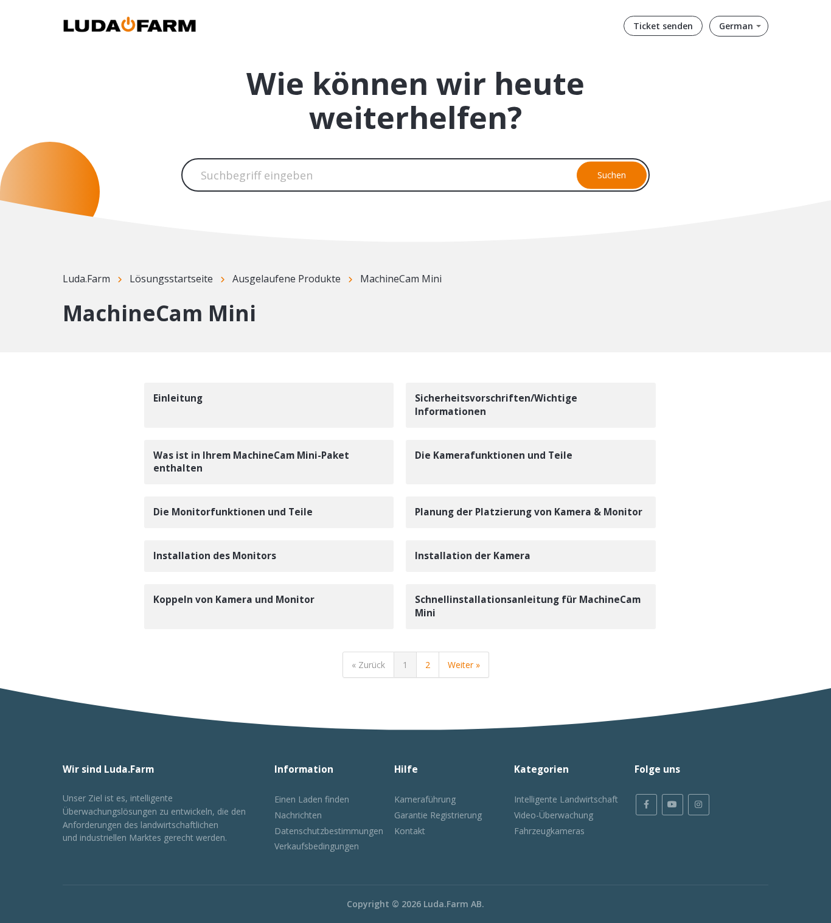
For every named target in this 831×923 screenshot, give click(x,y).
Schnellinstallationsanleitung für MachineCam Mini (528, 606)
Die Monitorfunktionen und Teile (233, 512)
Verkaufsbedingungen (316, 846)
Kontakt (409, 831)
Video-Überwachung (553, 815)
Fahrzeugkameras (549, 831)
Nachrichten (298, 815)
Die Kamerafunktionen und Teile (493, 455)
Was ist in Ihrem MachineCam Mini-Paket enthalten (251, 462)
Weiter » (464, 664)
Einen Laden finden (311, 799)
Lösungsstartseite (171, 278)
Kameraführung (425, 799)
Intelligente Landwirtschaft (566, 799)
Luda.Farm (86, 278)
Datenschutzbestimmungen (328, 831)
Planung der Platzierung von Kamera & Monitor (528, 512)
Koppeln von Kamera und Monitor (234, 599)
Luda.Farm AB (452, 904)
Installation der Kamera (472, 555)
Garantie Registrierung (438, 815)
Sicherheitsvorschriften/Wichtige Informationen (496, 405)
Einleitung (178, 398)
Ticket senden (663, 26)
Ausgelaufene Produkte (286, 278)
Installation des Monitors (214, 555)
